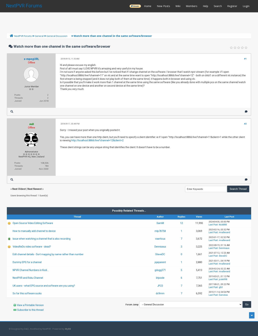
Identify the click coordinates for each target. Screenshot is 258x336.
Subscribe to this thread (30, 309)
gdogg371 (160, 270)
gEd (221, 287)
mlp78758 (160, 231)
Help (205, 6)
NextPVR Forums (24, 6)
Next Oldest (19, 189)
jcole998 (223, 279)
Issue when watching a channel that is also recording (42, 238)
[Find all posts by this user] (11, 111)
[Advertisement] (129, 22)
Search (218, 6)
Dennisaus (160, 246)
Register (232, 6)
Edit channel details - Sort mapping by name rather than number (48, 254)
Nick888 (223, 224)
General (39, 36)
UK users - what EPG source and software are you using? (44, 285)
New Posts (163, 6)
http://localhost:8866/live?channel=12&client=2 (97, 140)
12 (181, 223)
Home (147, 6)
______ (135, 6)
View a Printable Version (30, 305)
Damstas (223, 295)
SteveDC (160, 254)
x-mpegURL (31, 59)
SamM (160, 223)
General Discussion (57, 36)
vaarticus (160, 238)
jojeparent (160, 262)
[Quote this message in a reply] (246, 111)
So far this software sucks (27, 293)
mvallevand (224, 232)
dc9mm (160, 293)
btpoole (160, 277)
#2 (245, 124)
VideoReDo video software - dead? (32, 246)
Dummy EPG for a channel (27, 262)
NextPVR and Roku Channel (28, 277)
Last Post (213, 224)
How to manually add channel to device (34, 231)
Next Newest (34, 189)
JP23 (160, 285)
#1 (245, 59)
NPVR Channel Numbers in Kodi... (31, 270)
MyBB (68, 328)
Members (191, 6)
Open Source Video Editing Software (33, 223)
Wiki (178, 6)
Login (246, 6)
